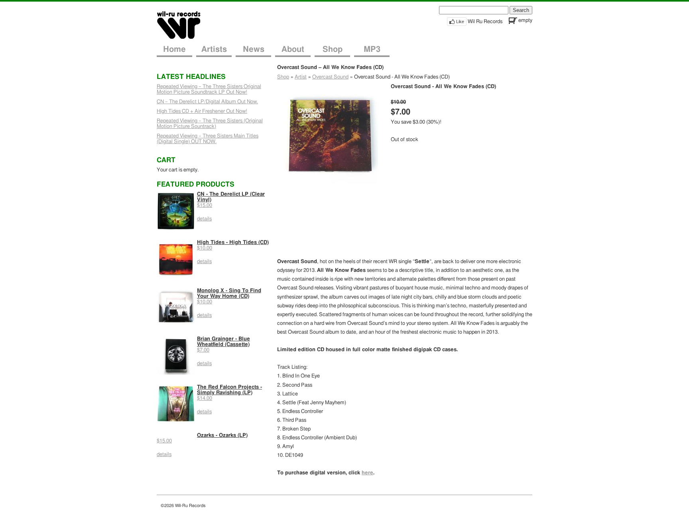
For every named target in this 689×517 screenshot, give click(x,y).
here (367, 473)
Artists (214, 49)
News (253, 49)
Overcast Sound (330, 77)
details (204, 219)
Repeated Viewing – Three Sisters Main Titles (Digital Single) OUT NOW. (207, 139)
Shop (333, 49)
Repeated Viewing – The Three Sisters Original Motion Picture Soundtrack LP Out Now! (209, 89)
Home (174, 49)
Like (460, 21)
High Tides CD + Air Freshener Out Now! (202, 111)
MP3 (372, 49)
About (293, 49)
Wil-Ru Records (184, 24)
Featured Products (195, 184)
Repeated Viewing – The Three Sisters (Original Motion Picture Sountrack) (210, 123)
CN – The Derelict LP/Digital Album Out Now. (207, 101)
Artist (301, 77)
